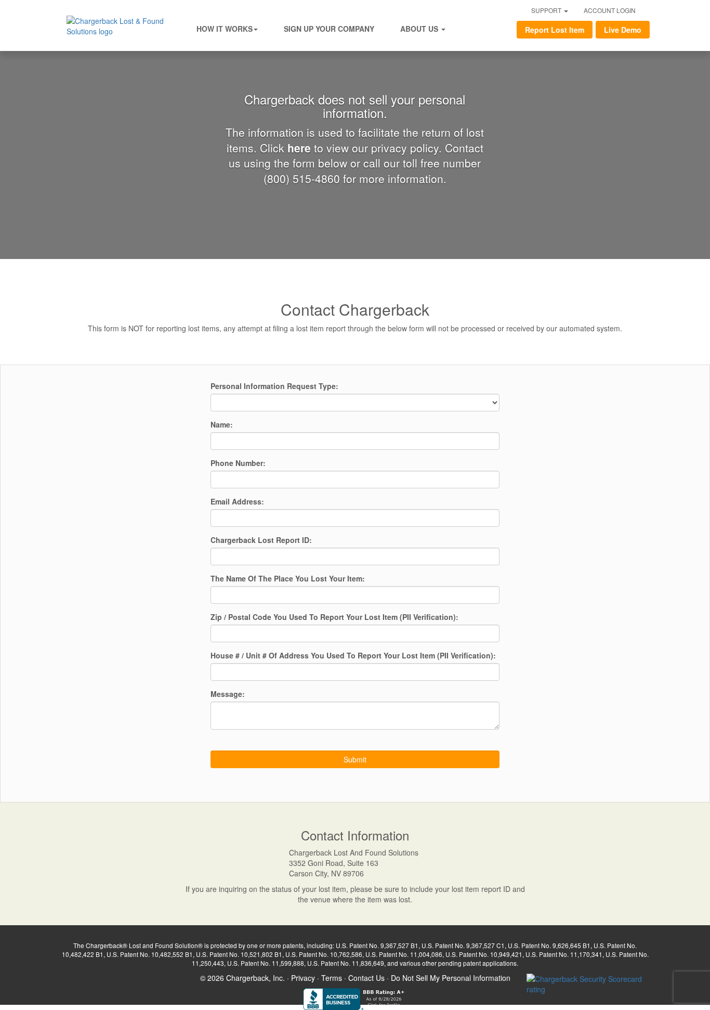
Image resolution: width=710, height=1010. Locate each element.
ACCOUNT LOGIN (610, 10)
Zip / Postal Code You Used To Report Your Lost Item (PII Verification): (334, 617)
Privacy (303, 978)
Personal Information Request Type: (274, 386)
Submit (355, 759)
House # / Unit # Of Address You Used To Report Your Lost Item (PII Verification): (353, 655)
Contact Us (366, 978)
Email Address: (237, 501)
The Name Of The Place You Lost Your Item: (288, 578)
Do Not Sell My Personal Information (450, 978)
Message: (228, 694)
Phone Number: (238, 463)
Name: (222, 424)
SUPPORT (547, 10)
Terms (331, 978)
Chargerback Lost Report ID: (261, 540)
